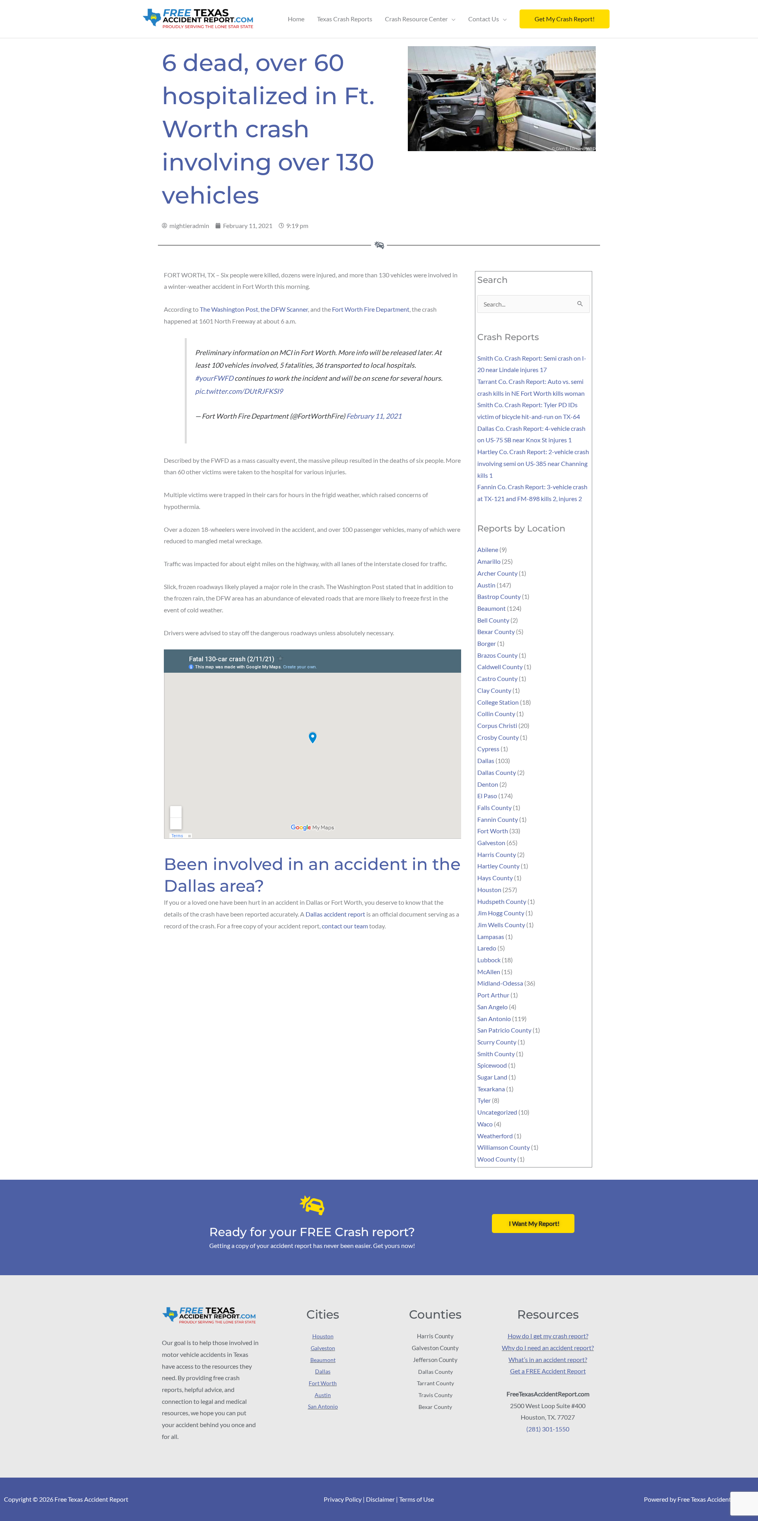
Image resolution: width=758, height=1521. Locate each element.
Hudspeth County (501, 901)
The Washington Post (229, 309)
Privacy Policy (343, 1499)
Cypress (488, 748)
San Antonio (494, 1018)
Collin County (496, 713)
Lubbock (489, 959)
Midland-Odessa (500, 983)
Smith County (496, 1053)
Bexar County (496, 631)
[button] (565, 18)
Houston (489, 889)
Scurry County (496, 1042)
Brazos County (497, 655)
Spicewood (492, 1065)
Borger (486, 643)
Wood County (496, 1159)
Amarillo (489, 561)
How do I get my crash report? (548, 1336)
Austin (486, 585)
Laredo (486, 948)
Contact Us (483, 18)
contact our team (345, 926)
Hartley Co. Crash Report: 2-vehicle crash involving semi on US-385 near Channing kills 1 (533, 463)
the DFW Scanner (284, 309)
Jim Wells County (501, 924)
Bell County (493, 620)
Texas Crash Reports (344, 18)
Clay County (494, 690)
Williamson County (503, 1147)
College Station (498, 702)
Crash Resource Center (416, 18)
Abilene (487, 549)
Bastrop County (499, 596)
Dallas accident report (335, 914)
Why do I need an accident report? (548, 1347)
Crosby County (498, 737)
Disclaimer (380, 1499)
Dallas (485, 760)
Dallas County (496, 772)
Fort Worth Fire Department (370, 309)
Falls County (494, 807)
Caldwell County (500, 666)
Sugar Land (492, 1077)
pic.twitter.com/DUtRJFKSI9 (239, 391)
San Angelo (492, 1006)
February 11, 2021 (374, 416)
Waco (485, 1124)
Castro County (497, 678)
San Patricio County (504, 1030)
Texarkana (491, 1089)
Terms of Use (416, 1499)
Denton (487, 784)
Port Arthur (493, 995)
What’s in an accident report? (547, 1359)
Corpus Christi (497, 725)
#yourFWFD (214, 378)
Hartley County (498, 866)
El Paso (487, 795)
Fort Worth (492, 830)
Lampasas (490, 936)
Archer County (497, 573)
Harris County (496, 854)
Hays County (495, 877)
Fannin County (497, 819)
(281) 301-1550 (547, 1429)
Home (296, 18)
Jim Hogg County (500, 913)
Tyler (484, 1100)
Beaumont (491, 608)
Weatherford (495, 1135)
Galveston (491, 842)
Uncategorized (497, 1112)
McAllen (488, 971)
